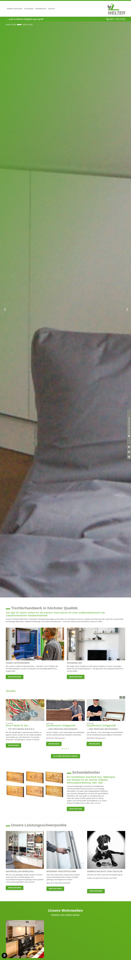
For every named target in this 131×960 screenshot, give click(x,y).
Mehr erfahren (14, 677)
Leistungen (28, 9)
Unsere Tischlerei (14, 9)
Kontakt (51, 9)
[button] (8, 24)
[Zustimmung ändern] (4, 955)
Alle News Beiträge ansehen (65, 756)
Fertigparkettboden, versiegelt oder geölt (32, 312)
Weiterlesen (13, 745)
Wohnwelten (40, 9)
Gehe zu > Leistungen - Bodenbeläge (23, 319)
